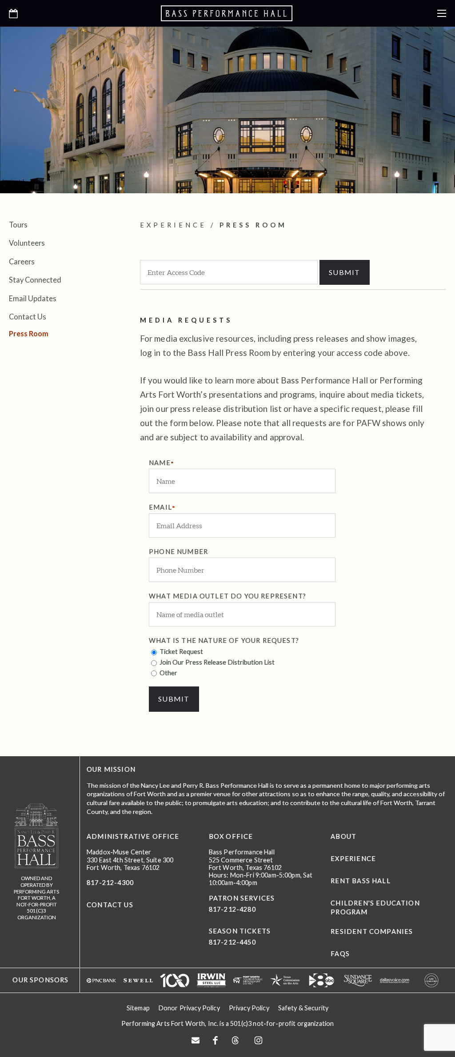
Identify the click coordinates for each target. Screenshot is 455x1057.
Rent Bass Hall (360, 881)
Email (160, 507)
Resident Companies (372, 931)
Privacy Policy (249, 1008)
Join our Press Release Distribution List (216, 662)
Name (160, 463)
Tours (18, 224)
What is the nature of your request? (224, 640)
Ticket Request (180, 651)
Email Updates (32, 298)
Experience (353, 858)
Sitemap (138, 1008)
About (343, 836)
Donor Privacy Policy (189, 1008)
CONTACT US (110, 905)
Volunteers (27, 243)
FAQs (340, 953)
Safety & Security (303, 1008)
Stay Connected (35, 279)
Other (167, 673)
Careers (22, 261)
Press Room (28, 333)
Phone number (178, 551)
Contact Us (27, 316)
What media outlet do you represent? (227, 596)
